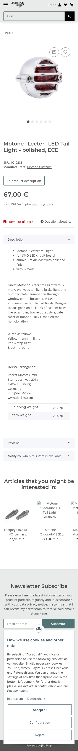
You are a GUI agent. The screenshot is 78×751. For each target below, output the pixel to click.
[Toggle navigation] (5, 2)
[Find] (70, 16)
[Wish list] (65, 5)
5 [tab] (45, 121)
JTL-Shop (46, 745)
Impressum (15, 698)
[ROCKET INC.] (17, 5)
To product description (24, 181)
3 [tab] (37, 121)
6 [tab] (50, 121)
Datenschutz (36, 698)
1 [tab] (28, 121)
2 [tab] (32, 121)
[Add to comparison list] (54, 52)
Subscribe (58, 624)
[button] (60, 5)
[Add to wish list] (65, 52)
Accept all (40, 710)
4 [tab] (41, 121)
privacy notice (37, 604)
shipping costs (42, 204)
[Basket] (71, 5)
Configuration (39, 722)
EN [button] (50, 5)
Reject (39, 735)
